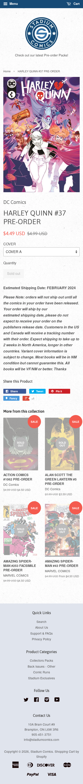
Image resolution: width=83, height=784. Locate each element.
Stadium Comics (42, 751)
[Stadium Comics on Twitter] (26, 700)
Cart (76, 3)
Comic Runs (41, 672)
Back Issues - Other (41, 666)
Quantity (9, 262)
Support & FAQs (41, 633)
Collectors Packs (41, 660)
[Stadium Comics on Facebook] (36, 700)
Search (41, 621)
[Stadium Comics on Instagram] (46, 700)
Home (7, 71)
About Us (41, 627)
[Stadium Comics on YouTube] (57, 700)
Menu (13, 3)
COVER (9, 243)
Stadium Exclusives (41, 678)
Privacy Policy (41, 639)
